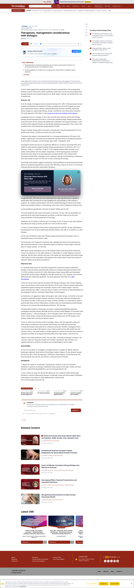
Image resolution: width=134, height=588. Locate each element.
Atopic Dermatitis (47, 10)
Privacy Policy (57, 557)
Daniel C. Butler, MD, (48, 485)
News (63, 6)
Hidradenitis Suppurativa (89, 10)
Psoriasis (98, 10)
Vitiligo (109, 10)
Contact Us (14, 561)
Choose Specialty (17, 10)
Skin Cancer (104, 10)
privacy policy (52, 413)
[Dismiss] (78, 172)
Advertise (14, 559)
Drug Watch (80, 10)
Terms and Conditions (38, 561)
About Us (105, 571)
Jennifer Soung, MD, (48, 470)
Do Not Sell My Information (40, 559)
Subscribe (75, 410)
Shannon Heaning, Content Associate (53, 455)
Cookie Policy (22, 586)
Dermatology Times (26, 28)
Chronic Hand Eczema (57, 10)
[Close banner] (132, 2)
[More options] (81, 44)
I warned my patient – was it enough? (74, 393)
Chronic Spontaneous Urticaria (70, 10)
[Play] (31, 43)
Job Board (35, 557)
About (13, 557)
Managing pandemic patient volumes (56, 393)
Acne (41, 10)
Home (99, 571)
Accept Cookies (114, 583)
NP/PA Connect (59, 6)
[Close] (131, 583)
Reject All (103, 583)
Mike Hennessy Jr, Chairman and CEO (53, 499)
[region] (67, 584)
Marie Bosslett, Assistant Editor (51, 440)
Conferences (75, 6)
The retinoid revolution (41, 393)
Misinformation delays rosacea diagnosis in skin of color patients (24, 393)
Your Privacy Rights (58, 559)
